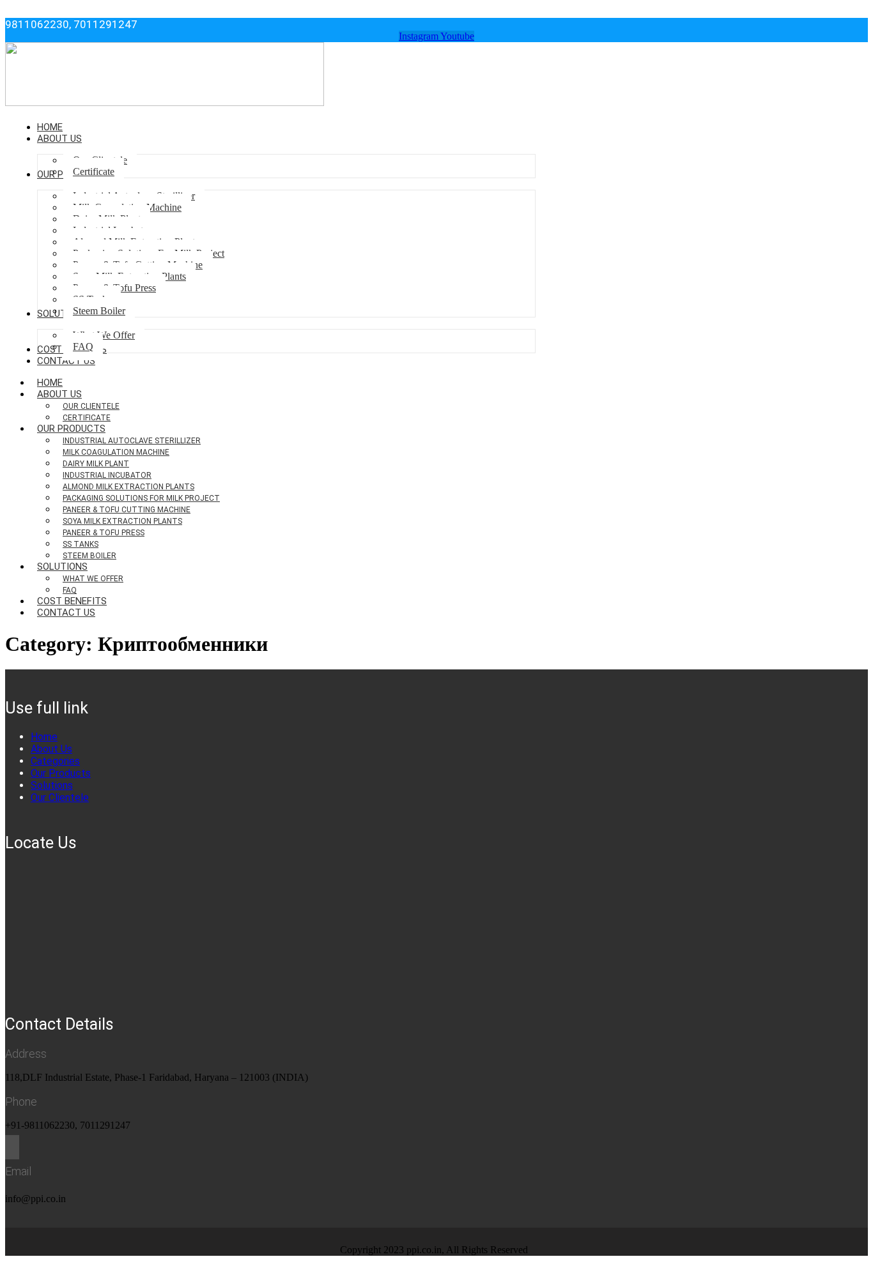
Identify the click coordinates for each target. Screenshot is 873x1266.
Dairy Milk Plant (96, 463)
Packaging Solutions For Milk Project (141, 498)
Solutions (62, 566)
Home (44, 737)
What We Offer (93, 578)
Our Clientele (91, 406)
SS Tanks (80, 544)
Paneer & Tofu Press (103, 532)
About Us (59, 394)
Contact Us (66, 612)
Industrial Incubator (107, 475)
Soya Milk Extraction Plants (122, 521)
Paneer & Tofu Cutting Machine (126, 509)
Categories (55, 761)
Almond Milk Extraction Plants (128, 486)
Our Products (71, 428)
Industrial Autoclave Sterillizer (132, 440)
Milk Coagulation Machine (116, 452)
